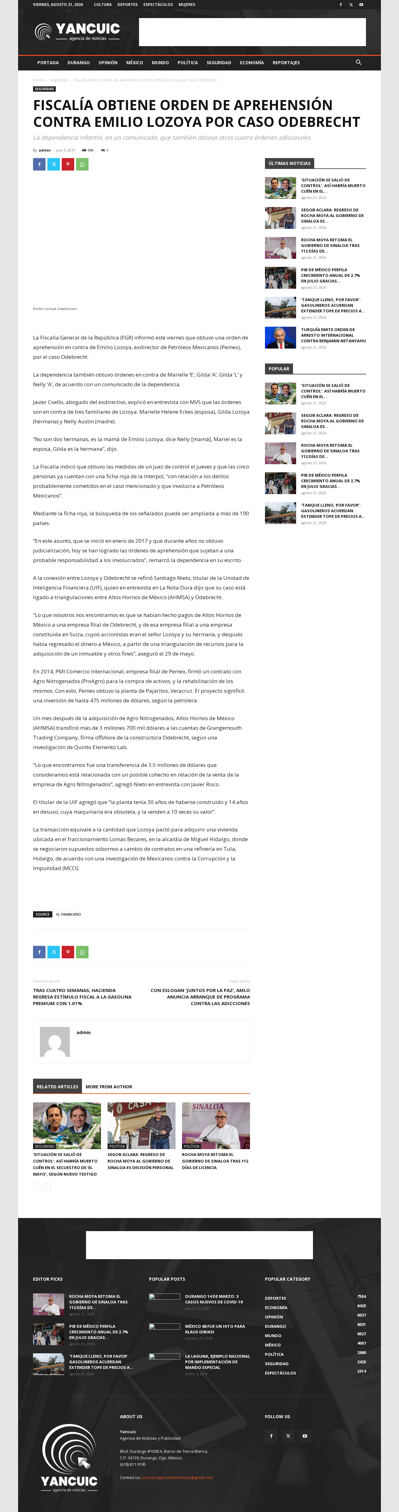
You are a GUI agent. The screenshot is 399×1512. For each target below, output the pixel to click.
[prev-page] (37, 1187)
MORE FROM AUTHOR (109, 1087)
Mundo (160, 62)
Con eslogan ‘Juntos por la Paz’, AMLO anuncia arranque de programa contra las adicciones (200, 996)
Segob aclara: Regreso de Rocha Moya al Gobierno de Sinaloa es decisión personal (141, 1161)
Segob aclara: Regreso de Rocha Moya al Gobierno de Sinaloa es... (332, 215)
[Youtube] (361, 4)
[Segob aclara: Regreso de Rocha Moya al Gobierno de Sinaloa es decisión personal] (141, 1125)
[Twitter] (351, 4)
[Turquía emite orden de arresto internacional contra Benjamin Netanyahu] (280, 338)
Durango (79, 62)
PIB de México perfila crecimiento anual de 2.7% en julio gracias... (330, 275)
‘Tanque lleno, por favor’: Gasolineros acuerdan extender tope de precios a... (333, 305)
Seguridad (219, 62)
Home (38, 80)
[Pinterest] (68, 164)
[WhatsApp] (82, 164)
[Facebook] (340, 4)
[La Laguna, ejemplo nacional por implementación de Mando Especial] (164, 1364)
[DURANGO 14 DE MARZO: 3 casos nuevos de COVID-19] (164, 1304)
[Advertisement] (252, 32)
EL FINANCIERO (68, 914)
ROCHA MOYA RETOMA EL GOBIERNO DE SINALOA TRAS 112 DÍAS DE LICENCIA (215, 1161)
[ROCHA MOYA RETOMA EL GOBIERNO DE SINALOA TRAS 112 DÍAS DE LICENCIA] (216, 1125)
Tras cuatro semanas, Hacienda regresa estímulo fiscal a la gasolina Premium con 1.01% (82, 996)
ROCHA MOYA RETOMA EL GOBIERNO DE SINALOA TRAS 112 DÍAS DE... (330, 245)
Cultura (103, 4)
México (134, 62)
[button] (358, 63)
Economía (252, 62)
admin (45, 150)
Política (188, 62)
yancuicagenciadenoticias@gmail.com (177, 1477)
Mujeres (187, 4)
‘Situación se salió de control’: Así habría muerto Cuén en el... (333, 185)
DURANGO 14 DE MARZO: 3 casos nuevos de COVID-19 (214, 1299)
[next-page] (47, 1187)
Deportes (127, 4)
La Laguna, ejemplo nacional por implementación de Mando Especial (217, 1361)
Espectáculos (158, 4)
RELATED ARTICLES (57, 1087)
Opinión (108, 62)
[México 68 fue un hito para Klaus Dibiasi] (164, 1334)
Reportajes (286, 62)
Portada (48, 62)
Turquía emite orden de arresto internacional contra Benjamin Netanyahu (333, 335)
